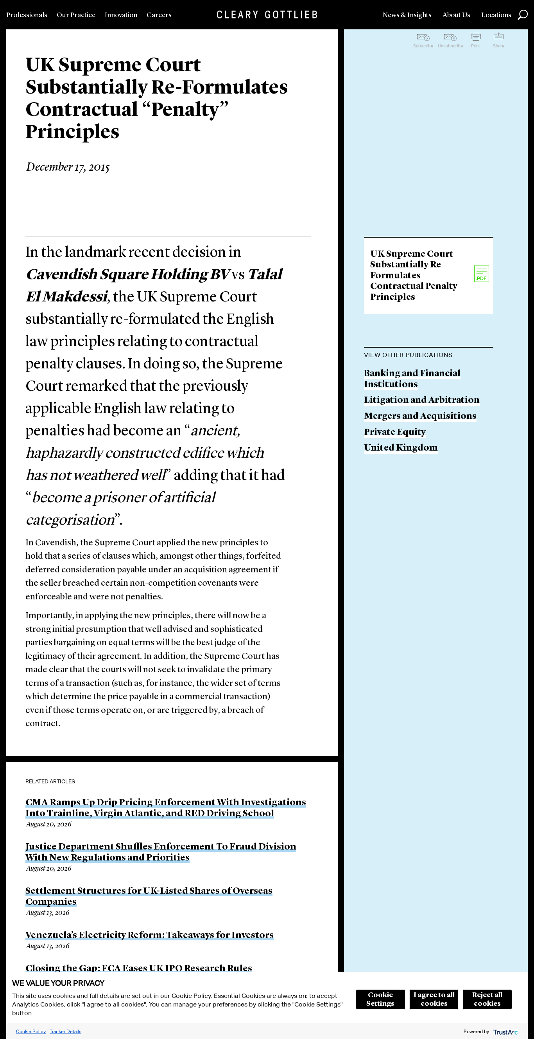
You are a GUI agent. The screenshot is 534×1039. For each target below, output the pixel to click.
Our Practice (76, 15)
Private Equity (395, 432)
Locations (496, 15)
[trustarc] (505, 1031)
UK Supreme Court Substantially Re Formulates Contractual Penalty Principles (413, 276)
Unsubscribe (450, 46)
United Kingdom (401, 448)
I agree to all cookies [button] (434, 999)
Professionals (26, 15)
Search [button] (523, 15)
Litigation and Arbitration (422, 400)
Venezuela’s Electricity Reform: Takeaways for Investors (149, 935)
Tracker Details (65, 1031)
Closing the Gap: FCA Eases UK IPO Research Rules (138, 969)
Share (498, 46)
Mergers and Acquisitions (420, 416)
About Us (456, 15)
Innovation (121, 15)
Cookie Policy (31, 1031)
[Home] (267, 14)
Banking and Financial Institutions (412, 380)
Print (475, 46)
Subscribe (423, 46)
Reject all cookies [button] (487, 999)
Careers (159, 15)
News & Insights (407, 15)
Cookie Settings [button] (380, 999)
